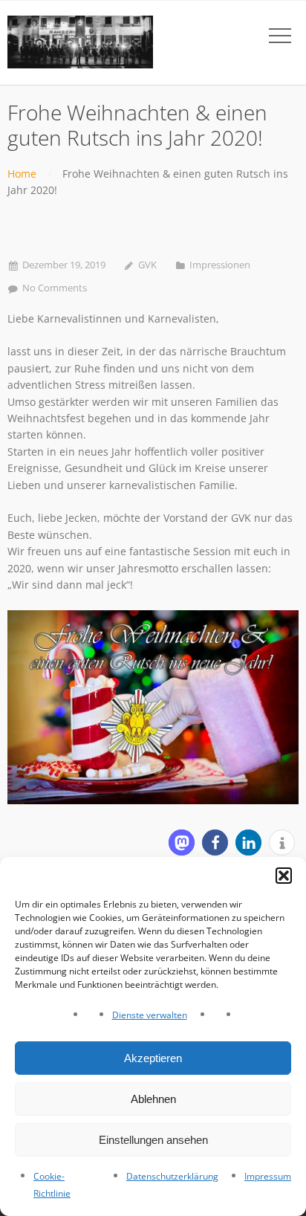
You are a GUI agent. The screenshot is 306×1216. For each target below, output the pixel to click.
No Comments (54, 288)
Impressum (267, 1176)
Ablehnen (153, 1099)
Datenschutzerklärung (172, 1176)
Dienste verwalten (149, 1015)
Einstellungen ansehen (153, 1139)
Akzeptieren (153, 1058)
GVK (147, 265)
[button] (283, 875)
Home (21, 173)
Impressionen (219, 265)
